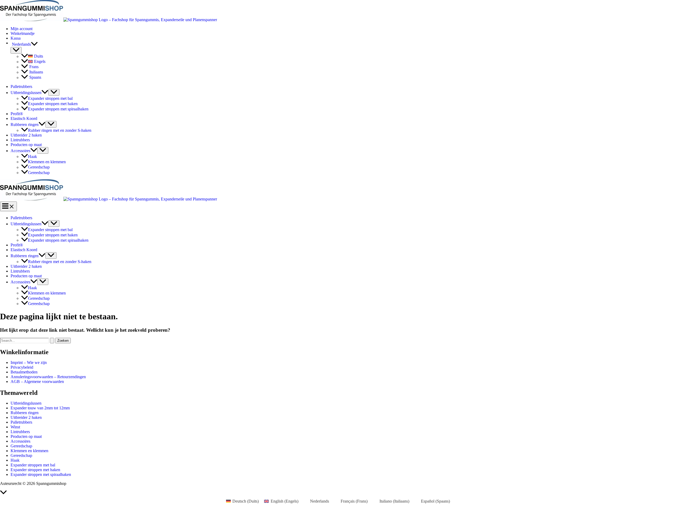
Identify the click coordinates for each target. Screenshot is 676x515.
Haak (32, 156)
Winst (15, 427)
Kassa (16, 38)
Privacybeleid (22, 367)
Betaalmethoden (24, 372)
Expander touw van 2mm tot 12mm (40, 408)
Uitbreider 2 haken (26, 135)
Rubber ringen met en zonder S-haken (59, 130)
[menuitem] (343, 44)
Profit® (17, 113)
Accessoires (20, 150)
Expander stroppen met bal (50, 98)
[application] (34, 44)
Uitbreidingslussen (26, 92)
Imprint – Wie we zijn (29, 362)
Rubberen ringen (25, 124)
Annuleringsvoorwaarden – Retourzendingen (48, 376)
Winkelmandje (23, 33)
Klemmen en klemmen (47, 162)
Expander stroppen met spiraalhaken (58, 109)
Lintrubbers (20, 140)
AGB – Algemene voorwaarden (37, 381)
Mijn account (21, 28)
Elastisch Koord (24, 118)
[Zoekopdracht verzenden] (52, 340)
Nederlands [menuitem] (319, 501)
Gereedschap (39, 167)
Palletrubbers (21, 86)
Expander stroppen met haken (53, 103)
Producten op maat (26, 144)
